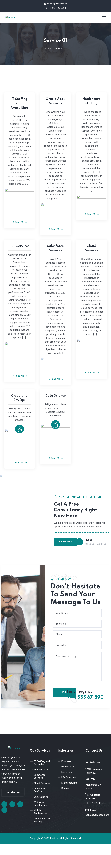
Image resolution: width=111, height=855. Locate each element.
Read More (21, 222)
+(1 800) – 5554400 (96, 543)
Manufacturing (69, 782)
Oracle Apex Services (55, 101)
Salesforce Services (55, 248)
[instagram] (4, 810)
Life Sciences (68, 777)
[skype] (20, 804)
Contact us (65, 542)
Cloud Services (91, 248)
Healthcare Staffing (91, 101)
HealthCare (67, 766)
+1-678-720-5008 (57, 8)
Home (48, 48)
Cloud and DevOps (19, 398)
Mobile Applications (40, 812)
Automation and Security (42, 820)
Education (66, 761)
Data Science (55, 395)
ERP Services (19, 246)
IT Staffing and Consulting (19, 103)
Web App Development (41, 803)
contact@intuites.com (57, 3)
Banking (65, 788)
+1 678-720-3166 (94, 803)
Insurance (66, 771)
